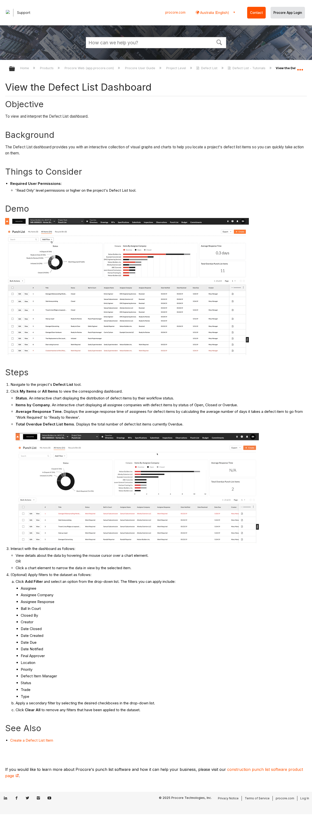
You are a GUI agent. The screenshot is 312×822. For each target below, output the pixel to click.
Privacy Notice (228, 798)
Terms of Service (257, 798)
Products (47, 68)
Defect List (209, 68)
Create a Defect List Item (31, 740)
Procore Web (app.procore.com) (90, 68)
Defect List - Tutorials (249, 68)
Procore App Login (287, 13)
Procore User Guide (140, 68)
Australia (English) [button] (214, 12)
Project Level (176, 68)
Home (25, 68)
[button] (219, 42)
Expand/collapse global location (300, 67)
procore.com (175, 12)
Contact (256, 13)
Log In (304, 798)
